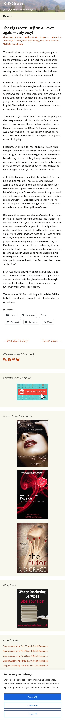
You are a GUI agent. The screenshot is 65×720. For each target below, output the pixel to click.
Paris (24, 40)
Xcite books (17, 43)
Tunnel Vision (52, 340)
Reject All (32, 713)
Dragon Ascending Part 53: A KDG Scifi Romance (25, 665)
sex (42, 40)
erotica (57, 37)
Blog (29, 37)
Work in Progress (40, 37)
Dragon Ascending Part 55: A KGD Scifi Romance (25, 655)
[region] (32, 694)
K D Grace (16, 40)
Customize (32, 705)
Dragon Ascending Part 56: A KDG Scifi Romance (25, 651)
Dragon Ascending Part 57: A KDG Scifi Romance (25, 646)
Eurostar (7, 40)
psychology (33, 40)
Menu (6, 15)
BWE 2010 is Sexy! (15, 340)
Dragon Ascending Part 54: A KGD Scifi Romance (25, 660)
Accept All (32, 696)
